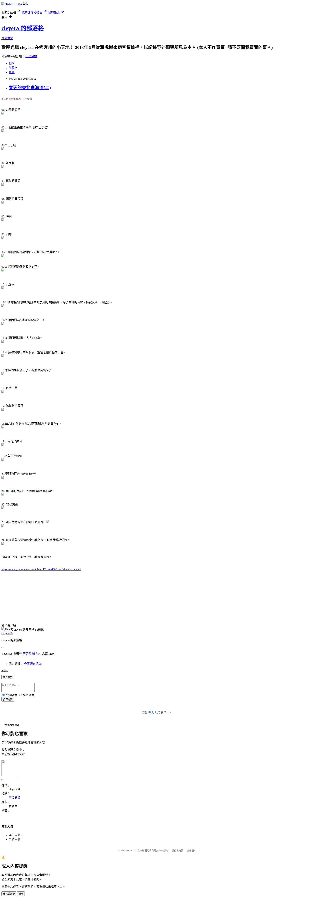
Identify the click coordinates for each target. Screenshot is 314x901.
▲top (4, 670)
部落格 (13, 67)
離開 (21, 893)
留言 (35, 653)
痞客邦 (27, 653)
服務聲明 (191, 850)
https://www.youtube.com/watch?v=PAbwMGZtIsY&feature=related (41, 569)
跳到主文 (7, 38)
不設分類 (31, 56)
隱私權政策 (177, 850)
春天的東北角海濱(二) (30, 87)
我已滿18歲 (9, 893)
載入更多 (7, 677)
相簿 (12, 63)
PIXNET (130, 850)
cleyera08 (7, 633)
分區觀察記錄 (32, 663)
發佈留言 (7, 699)
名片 (12, 72)
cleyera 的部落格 (22, 28)
